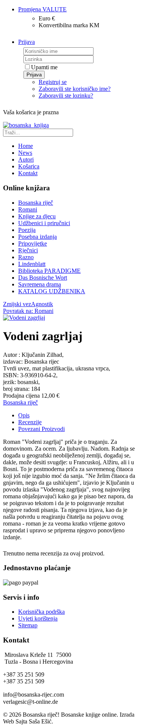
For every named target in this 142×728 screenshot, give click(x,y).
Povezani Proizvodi (41, 429)
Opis (24, 415)
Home (25, 146)
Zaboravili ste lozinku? (66, 95)
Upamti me (44, 67)
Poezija (27, 230)
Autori (26, 159)
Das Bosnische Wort (42, 277)
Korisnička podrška (41, 611)
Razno (26, 257)
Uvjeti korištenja (38, 618)
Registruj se (53, 82)
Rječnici (28, 250)
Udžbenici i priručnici (44, 223)
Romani (27, 209)
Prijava (34, 75)
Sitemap (27, 625)
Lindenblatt (31, 264)
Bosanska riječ (35, 202)
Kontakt (27, 173)
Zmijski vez (17, 304)
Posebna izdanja (37, 236)
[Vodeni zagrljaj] (24, 317)
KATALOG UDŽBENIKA (51, 291)
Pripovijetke (32, 243)
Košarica (28, 166)
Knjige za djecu (37, 216)
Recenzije (30, 422)
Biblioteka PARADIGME (49, 271)
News (25, 152)
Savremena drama (39, 284)
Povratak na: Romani (28, 311)
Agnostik (42, 304)
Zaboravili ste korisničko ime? (75, 89)
